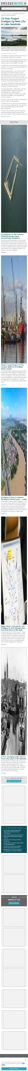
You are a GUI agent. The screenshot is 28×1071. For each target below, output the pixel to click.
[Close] (25, 1059)
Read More (3, 252)
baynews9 (7, 116)
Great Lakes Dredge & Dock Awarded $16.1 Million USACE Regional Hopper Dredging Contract (13, 836)
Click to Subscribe (14, 903)
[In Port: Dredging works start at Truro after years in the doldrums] (14, 701)
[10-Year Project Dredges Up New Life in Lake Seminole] (14, 36)
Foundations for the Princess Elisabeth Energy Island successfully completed (12, 236)
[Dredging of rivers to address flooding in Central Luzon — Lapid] (14, 442)
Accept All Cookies (14, 1068)
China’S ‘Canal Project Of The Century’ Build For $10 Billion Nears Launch (12, 367)
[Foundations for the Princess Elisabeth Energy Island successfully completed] (14, 179)
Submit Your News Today (14, 781)
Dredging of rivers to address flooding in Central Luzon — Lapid (14, 498)
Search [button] (24, 8)
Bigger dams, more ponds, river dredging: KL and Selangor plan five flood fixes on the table (13, 628)
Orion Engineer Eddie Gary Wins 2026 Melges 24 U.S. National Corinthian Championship (12, 832)
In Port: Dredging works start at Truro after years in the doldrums (14, 758)
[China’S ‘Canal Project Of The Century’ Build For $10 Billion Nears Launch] (14, 309)
